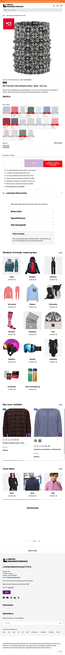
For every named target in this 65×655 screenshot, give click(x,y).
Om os (6, 592)
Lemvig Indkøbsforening (11, 629)
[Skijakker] (32, 265)
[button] (57, 6)
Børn (53, 493)
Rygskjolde (53, 359)
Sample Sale (43, 632)
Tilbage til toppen (32, 550)
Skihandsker (53, 304)
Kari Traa (5, 80)
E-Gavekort (51, 632)
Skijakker (32, 277)
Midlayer (32, 304)
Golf (23, 632)
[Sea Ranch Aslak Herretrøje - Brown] (17, 423)
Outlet (27, 632)
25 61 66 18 (10, 587)
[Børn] (53, 482)
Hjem (4, 15)
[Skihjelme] (12, 348)
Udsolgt (33, 163)
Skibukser (53, 277)
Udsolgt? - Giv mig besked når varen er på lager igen (53, 164)
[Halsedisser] (32, 320)
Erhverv (58, 632)
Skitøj (12, 277)
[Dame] (12, 482)
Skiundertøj (12, 304)
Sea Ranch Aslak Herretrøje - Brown (13, 443)
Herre (32, 493)
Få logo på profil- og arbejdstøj (15, 186)
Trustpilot (13, 1)
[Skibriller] (32, 348)
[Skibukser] (53, 265)
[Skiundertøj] (12, 293)
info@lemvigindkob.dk (13, 577)
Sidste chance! (34, 632)
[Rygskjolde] (53, 348)
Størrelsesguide (58, 142)
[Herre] (32, 482)
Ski (18, 632)
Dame (12, 493)
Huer (53, 332)
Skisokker (11, 332)
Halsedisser (32, 332)
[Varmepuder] (12, 375)
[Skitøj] (12, 265)
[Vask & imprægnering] (32, 375)
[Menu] (61, 6)
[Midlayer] (32, 293)
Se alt (60, 404)
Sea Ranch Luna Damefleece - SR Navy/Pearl (47, 449)
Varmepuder (12, 387)
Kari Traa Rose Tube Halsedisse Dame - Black (16, 15)
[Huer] (53, 320)
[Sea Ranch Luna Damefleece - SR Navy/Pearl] (48, 423)
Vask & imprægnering (32, 387)
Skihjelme (11, 359)
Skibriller (32, 359)
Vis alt (60, 252)
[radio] (6, 112)
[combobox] (32, 10)
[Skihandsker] (53, 293)
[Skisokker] (12, 320)
